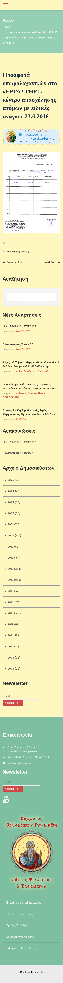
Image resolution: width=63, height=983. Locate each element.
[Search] (52, 297)
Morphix (38, 972)
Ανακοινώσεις (22, 330)
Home (6, 27)
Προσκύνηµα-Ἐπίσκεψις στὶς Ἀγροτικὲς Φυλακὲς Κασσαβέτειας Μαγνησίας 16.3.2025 (30, 386)
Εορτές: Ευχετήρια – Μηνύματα (32, 370)
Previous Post (13, 262)
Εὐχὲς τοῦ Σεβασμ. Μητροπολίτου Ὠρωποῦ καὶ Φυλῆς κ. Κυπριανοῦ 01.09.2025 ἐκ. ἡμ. (31, 364)
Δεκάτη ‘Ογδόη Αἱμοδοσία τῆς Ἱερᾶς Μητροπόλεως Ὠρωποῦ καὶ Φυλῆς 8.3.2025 (29, 412)
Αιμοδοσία (20, 418)
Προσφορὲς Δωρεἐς (18, 251)
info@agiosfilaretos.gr (19, 763)
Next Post (52, 262)
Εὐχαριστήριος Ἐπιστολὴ (18, 344)
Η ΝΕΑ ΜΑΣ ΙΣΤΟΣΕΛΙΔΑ (20, 326)
